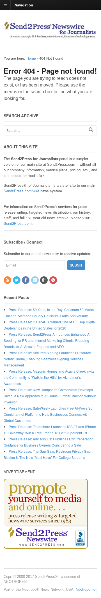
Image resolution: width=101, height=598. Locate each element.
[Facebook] (26, 280)
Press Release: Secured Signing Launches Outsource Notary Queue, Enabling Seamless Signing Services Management (47, 358)
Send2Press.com (18, 223)
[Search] (91, 129)
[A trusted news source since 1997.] (50, 35)
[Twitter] (17, 280)
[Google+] (44, 280)
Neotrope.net (86, 589)
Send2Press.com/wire (21, 190)
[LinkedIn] (35, 280)
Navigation (24, 4)
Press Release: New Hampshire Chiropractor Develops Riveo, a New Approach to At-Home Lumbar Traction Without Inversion (50, 395)
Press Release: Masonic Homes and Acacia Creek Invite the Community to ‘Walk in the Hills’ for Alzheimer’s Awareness (49, 377)
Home (31, 58)
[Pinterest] (53, 280)
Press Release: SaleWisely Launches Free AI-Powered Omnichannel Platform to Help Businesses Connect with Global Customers (48, 414)
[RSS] (8, 280)
